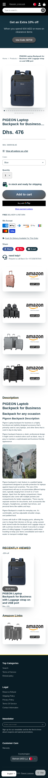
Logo (17, 4)
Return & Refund (9, 692)
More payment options (24, 209)
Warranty (6, 748)
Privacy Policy (8, 700)
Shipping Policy (8, 696)
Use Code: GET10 (24, 40)
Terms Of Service (9, 704)
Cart (44, 4)
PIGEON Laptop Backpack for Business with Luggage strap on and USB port (18, 579)
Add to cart (24, 194)
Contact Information (10, 707)
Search (5, 668)
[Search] (43, 10)
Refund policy (7, 676)
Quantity (6, 170)
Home (4, 58)
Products (13, 58)
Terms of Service (9, 672)
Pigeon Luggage (27, 773)
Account (39, 4)
